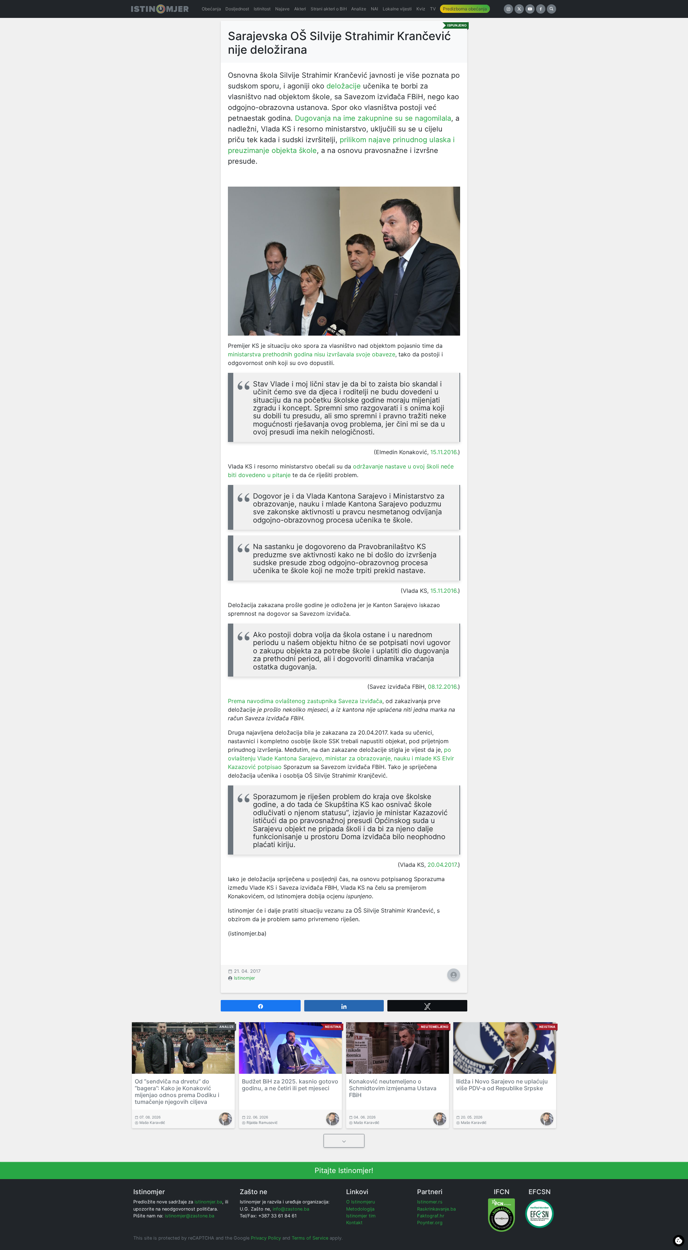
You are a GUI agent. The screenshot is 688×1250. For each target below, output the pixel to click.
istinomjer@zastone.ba (189, 1215)
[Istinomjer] (159, 9)
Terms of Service (310, 1238)
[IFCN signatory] (501, 1214)
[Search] (551, 9)
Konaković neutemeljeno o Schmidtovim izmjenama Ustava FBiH (392, 1088)
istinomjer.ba (208, 1202)
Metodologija (360, 1209)
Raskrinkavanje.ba (436, 1209)
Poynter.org (430, 1222)
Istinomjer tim (361, 1215)
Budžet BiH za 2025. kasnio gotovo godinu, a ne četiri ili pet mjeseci (290, 1085)
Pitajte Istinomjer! (344, 1170)
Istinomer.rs (430, 1202)
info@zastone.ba (291, 1209)
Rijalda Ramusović (262, 1122)
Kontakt (354, 1222)
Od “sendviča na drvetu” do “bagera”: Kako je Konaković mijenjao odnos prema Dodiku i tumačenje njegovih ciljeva (177, 1092)
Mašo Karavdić (152, 1122)
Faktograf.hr (430, 1215)
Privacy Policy (266, 1238)
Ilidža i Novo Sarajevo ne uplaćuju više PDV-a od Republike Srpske (502, 1085)
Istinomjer (244, 978)
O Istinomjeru (360, 1202)
